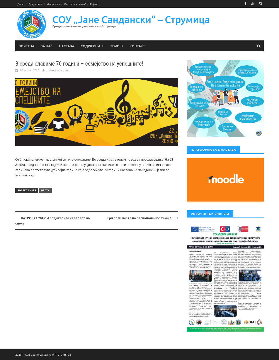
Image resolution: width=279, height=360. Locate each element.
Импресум (53, 4)
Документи (36, 4)
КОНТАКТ (137, 46)
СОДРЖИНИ (90, 46)
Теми (114, 46)
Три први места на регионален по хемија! (139, 218)
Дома (20, 4)
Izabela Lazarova (57, 70)
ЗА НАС (47, 46)
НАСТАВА (66, 46)
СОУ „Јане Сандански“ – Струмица (131, 19)
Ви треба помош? (75, 4)
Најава (94, 4)
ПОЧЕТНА (26, 46)
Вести (45, 190)
